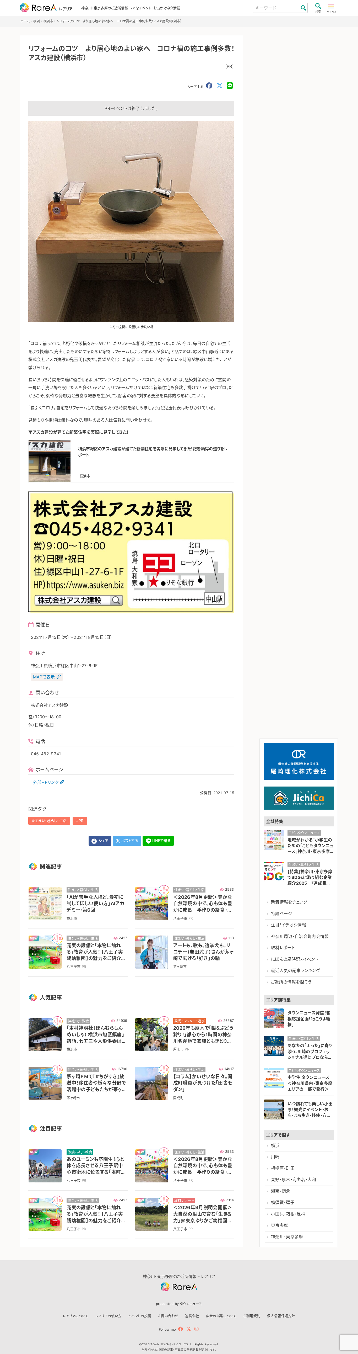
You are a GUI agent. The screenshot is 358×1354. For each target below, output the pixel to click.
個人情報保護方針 (281, 1316)
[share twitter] (219, 86)
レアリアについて (76, 1316)
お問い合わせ (168, 1316)
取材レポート (283, 947)
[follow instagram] (196, 1329)
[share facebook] (209, 86)
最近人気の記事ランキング (295, 970)
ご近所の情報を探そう (291, 982)
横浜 (275, 1145)
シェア (103, 840)
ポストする (129, 840)
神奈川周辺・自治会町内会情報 (300, 936)
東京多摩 (279, 1225)
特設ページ (281, 913)
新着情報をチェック (289, 902)
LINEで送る (161, 840)
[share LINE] (230, 86)
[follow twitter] (188, 1329)
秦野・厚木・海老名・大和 (293, 1179)
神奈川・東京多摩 (287, 1236)
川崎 (275, 1156)
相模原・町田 (283, 1168)
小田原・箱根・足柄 (288, 1214)
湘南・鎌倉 (280, 1191)
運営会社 (192, 1316)
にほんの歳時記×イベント (294, 959)
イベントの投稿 (139, 1316)
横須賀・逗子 (283, 1202)
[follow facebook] (180, 1329)
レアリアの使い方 (108, 1316)
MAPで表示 (44, 676)
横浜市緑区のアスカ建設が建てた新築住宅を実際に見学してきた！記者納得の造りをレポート (153, 451)
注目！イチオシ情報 (288, 924)
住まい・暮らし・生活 (50, 820)
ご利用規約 (252, 1316)
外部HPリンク (45, 782)
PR (81, 820)
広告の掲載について (221, 1316)
